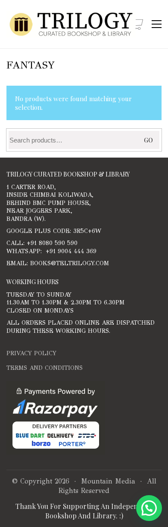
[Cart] (137, 24)
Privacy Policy (31, 353)
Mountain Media (108, 481)
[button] (157, 24)
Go (148, 140)
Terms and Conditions (44, 368)
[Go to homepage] (71, 24)
